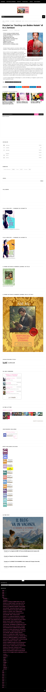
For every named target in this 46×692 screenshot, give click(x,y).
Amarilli (8, 433)
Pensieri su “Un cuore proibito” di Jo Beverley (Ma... (14, 644)
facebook (41, 114)
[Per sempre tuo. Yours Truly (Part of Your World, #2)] (32, 415)
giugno (5, 660)
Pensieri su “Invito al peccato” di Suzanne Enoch (13, 613)
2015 (3, 680)
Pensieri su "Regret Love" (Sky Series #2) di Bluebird (22, 102)
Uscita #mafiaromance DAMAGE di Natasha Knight (14, 627)
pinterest (23, 153)
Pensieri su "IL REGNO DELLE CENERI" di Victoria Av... (14, 634)
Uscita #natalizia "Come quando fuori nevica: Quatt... (14, 619)
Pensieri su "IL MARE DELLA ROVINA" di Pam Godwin (14, 606)
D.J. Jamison (12, 21)
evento (17, 169)
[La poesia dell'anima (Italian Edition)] (4, 415)
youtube (23, 157)
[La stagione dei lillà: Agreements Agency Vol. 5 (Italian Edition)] (4, 418)
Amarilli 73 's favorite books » (38, 421)
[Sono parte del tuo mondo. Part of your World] (27, 415)
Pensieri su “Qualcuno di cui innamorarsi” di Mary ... (14, 617)
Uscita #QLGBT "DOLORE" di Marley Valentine (13, 632)
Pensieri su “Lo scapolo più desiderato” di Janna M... (14, 616)
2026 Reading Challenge (10, 432)
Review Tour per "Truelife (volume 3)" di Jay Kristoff (14, 645)
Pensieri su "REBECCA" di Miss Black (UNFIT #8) (36, 102)
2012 (3, 685)
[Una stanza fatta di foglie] (6, 415)
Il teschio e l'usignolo (10, 391)
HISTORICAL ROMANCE (11, 1)
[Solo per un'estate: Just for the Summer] (29, 415)
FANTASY (19, 1)
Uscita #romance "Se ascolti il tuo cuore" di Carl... (13, 604)
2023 (3, 595)
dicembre (5, 598)
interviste (25, 169)
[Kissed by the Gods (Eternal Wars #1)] (8, 415)
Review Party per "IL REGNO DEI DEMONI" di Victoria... (14, 631)
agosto (5, 657)
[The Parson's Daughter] (22, 415)
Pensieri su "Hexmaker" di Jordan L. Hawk (12, 640)
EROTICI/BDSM (37, 1)
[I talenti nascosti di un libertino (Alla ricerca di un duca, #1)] (18, 415)
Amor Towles (8, 379)
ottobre (5, 654)
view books (15, 438)
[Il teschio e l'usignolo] (4, 394)
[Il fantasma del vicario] (41, 415)
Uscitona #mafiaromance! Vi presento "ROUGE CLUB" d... (15, 635)
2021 (3, 670)
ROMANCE (3, 1)
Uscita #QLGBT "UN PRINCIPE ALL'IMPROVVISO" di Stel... (15, 624)
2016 (3, 679)
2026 (3, 590)
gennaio (5, 668)
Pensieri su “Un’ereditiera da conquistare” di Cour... (14, 622)
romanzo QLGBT (18, 21)
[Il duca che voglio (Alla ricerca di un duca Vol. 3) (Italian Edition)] (13, 415)
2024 (3, 593)
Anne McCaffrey (9, 383)
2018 (3, 675)
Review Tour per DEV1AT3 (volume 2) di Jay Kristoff (14, 650)
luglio (4, 659)
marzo (4, 665)
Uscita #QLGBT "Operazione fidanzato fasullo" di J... (14, 608)
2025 (3, 592)
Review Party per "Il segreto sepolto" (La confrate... (14, 648)
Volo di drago (8, 382)
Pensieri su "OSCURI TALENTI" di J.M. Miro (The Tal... (14, 603)
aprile (4, 664)
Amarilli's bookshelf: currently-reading (12, 375)
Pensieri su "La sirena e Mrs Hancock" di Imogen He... (14, 629)
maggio (5, 662)
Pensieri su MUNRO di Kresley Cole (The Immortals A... (14, 642)
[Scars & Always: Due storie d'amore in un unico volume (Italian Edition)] (20, 415)
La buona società (9, 387)
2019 (3, 674)
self (23, 21)
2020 (3, 672)
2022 (3, 597)
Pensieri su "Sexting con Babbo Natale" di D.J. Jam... (14, 601)
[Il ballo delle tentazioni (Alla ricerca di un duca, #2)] (15, 415)
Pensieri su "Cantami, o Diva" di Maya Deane (12, 611)
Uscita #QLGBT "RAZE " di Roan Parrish (11, 614)
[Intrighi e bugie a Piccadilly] (6, 419)
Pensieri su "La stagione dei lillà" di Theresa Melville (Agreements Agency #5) (8, 102)
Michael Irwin (8, 392)
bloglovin (23, 145)
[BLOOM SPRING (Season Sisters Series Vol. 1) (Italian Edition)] (11, 415)
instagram (23, 150)
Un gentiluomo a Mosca (10, 378)
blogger (36, 114)
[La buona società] (4, 389)
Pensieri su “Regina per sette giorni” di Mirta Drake (14, 609)
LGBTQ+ (31, 1)
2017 (3, 677)
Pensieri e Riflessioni (7, 169)
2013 (3, 684)
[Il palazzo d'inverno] (36, 415)
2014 (3, 682)
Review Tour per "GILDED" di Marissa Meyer (12, 621)
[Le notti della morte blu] (39, 415)
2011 (3, 687)
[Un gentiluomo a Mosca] (4, 380)
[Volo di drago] (4, 385)
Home (3, 21)
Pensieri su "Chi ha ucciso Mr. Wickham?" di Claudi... (14, 626)
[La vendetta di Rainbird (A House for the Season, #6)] (8, 418)
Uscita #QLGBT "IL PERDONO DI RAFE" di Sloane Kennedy (15, 639)
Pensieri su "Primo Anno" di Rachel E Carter (12, 647)
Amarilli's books (7, 410)
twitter (23, 155)
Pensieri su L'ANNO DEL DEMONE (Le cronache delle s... (15, 637)
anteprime (7, 21)
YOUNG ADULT (25, 1)
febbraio (5, 667)
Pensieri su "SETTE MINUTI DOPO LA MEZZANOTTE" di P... (15, 652)
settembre (5, 655)
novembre (5, 600)
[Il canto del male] (34, 415)
